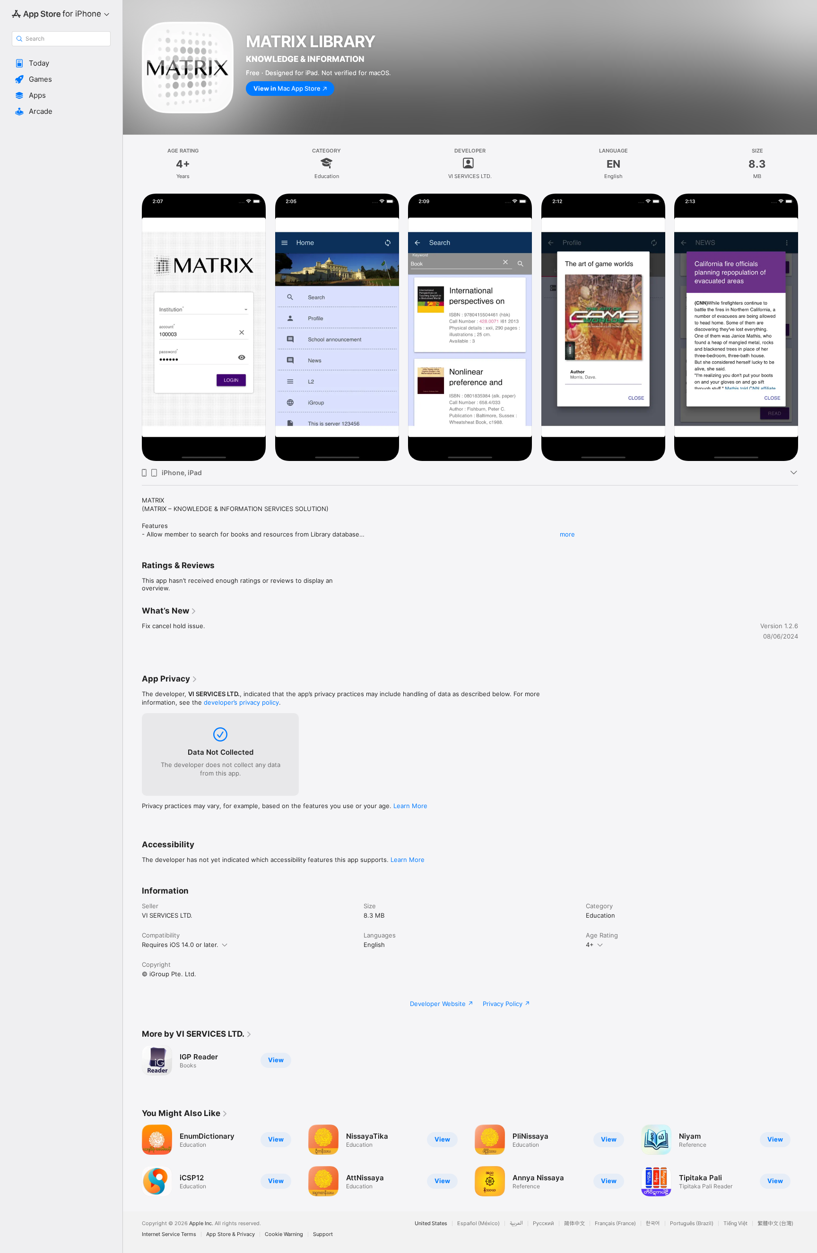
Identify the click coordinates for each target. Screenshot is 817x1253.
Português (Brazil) (691, 1223)
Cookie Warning (284, 1234)
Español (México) (478, 1223)
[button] (61, 63)
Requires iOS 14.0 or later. (180, 944)
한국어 (653, 1223)
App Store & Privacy (230, 1234)
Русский (543, 1223)
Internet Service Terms (169, 1234)
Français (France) (615, 1223)
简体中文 (574, 1223)
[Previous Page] (132, 1160)
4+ (590, 944)
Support (323, 1234)
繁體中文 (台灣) (775, 1223)
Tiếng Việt (735, 1223)
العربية (516, 1223)
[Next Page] (807, 1160)
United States (431, 1223)
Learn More (410, 806)
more (567, 534)
